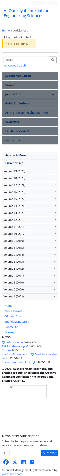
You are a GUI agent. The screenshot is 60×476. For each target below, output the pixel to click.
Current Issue (14, 163)
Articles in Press (15, 155)
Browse (10, 85)
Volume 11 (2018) (14, 227)
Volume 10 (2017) (14, 234)
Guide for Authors (17, 103)
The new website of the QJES (19, 362)
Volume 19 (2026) (14, 171)
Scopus (6, 350)
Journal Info (13, 94)
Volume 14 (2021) (14, 206)
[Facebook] (6, 463)
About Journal (13, 311)
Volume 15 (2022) (14, 199)
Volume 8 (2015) (14, 248)
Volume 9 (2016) (14, 241)
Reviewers (12, 122)
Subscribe (49, 453)
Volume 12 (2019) (14, 220)
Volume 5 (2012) (14, 268)
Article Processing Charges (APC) (26, 112)
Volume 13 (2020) (14, 213)
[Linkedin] (23, 463)
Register (51, 2)
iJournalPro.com (12, 474)
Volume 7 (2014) (14, 254)
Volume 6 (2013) (14, 261)
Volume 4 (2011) (14, 275)
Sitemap (10, 332)
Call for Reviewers (17, 131)
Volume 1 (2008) (14, 296)
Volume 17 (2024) (14, 185)
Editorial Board (14, 316)
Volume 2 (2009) (14, 289)
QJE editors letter (12, 342)
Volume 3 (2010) (14, 282)
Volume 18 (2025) (14, 178)
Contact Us (12, 140)
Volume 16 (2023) (14, 192)
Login (39, 2)
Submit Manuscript (18, 76)
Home (6, 30)
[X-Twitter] (15, 463)
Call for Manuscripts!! (15, 346)
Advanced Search (15, 65)
